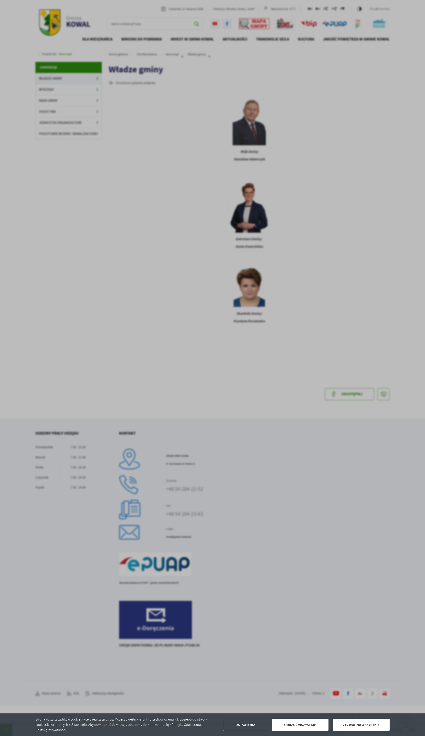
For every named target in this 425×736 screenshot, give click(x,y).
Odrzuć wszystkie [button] (300, 725)
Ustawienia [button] (245, 725)
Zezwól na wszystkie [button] (361, 725)
